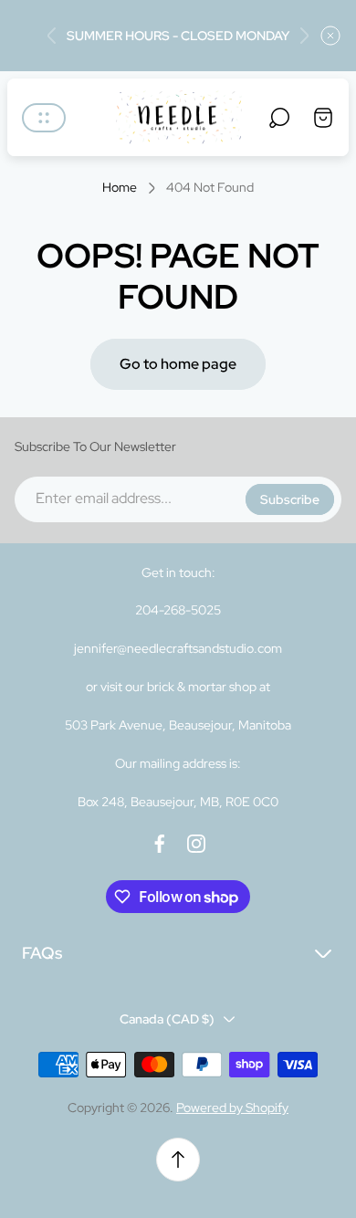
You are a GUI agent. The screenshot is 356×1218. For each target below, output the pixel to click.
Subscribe (289, 499)
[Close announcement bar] (330, 36)
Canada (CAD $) (167, 1019)
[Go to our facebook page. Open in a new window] (160, 844)
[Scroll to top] (178, 1159)
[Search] (279, 118)
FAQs (42, 952)
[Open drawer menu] (44, 117)
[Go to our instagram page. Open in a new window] (196, 844)
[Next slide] (304, 36)
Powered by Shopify (232, 1107)
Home (119, 187)
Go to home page (178, 363)
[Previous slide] (52, 36)
